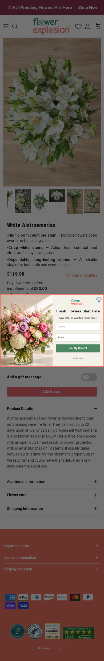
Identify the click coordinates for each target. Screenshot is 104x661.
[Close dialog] (99, 299)
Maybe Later (78, 358)
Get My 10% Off (78, 348)
